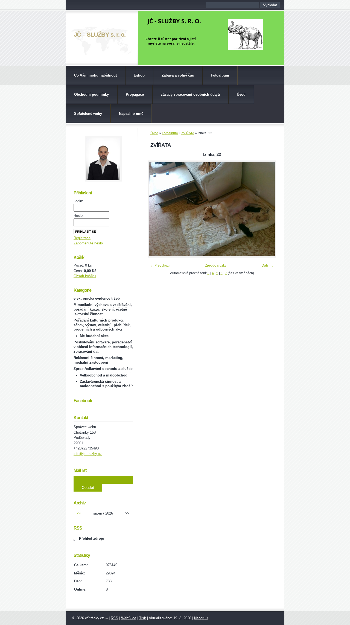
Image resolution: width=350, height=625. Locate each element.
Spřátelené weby (88, 114)
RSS (114, 618)
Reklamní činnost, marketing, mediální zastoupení (98, 360)
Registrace (82, 238)
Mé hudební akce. (95, 336)
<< (79, 513)
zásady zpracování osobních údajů (190, 94)
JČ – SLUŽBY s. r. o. (100, 34)
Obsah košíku (85, 276)
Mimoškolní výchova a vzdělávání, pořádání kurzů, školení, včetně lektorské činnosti (103, 309)
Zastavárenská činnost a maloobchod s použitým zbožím (107, 383)
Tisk (142, 618)
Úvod (241, 94)
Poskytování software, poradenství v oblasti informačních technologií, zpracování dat (103, 347)
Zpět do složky (215, 265)
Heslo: (79, 216)
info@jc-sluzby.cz (88, 454)
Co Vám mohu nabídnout (95, 75)
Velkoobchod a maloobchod (103, 375)
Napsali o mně (131, 114)
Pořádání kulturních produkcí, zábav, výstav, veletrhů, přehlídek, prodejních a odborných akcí (102, 325)
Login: (78, 201)
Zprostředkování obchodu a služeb (103, 369)
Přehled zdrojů (91, 538)
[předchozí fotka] (156, 209)
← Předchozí (160, 265)
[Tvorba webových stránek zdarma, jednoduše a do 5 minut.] (107, 618)
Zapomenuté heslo (88, 243)
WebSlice (128, 618)
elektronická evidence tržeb (97, 298)
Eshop (139, 75)
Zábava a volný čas (178, 75)
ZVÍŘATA (187, 133)
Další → (267, 265)
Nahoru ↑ (201, 618)
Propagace (135, 94)
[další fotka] (267, 209)
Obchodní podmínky (91, 94)
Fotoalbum (220, 75)
